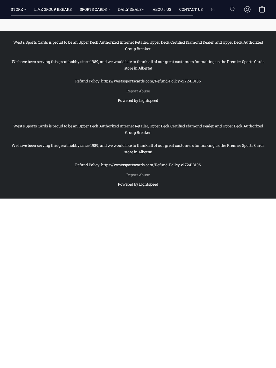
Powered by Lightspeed (138, 100)
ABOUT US (162, 9)
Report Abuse (138, 90)
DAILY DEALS (130, 9)
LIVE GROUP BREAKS (53, 9)
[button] (233, 9)
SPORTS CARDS (94, 9)
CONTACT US (191, 9)
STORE (17, 9)
